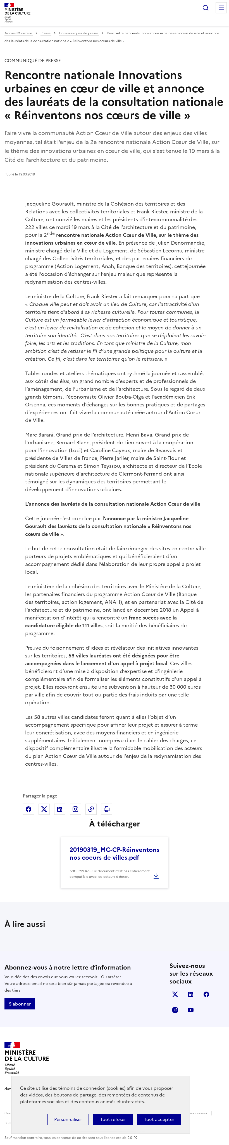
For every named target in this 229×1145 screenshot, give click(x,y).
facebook (206, 994)
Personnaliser (68, 1119)
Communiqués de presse (79, 33)
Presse (45, 33)
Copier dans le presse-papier (91, 809)
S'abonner (20, 1004)
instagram (175, 1010)
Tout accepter (159, 1119)
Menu (221, 7)
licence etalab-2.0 (118, 1137)
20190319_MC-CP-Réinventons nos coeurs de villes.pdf (114, 853)
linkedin (190, 994)
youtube (190, 1010)
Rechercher (205, 7)
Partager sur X (44, 809)
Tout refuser (113, 1119)
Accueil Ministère (18, 33)
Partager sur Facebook (28, 809)
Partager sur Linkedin (59, 809)
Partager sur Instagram (75, 809)
